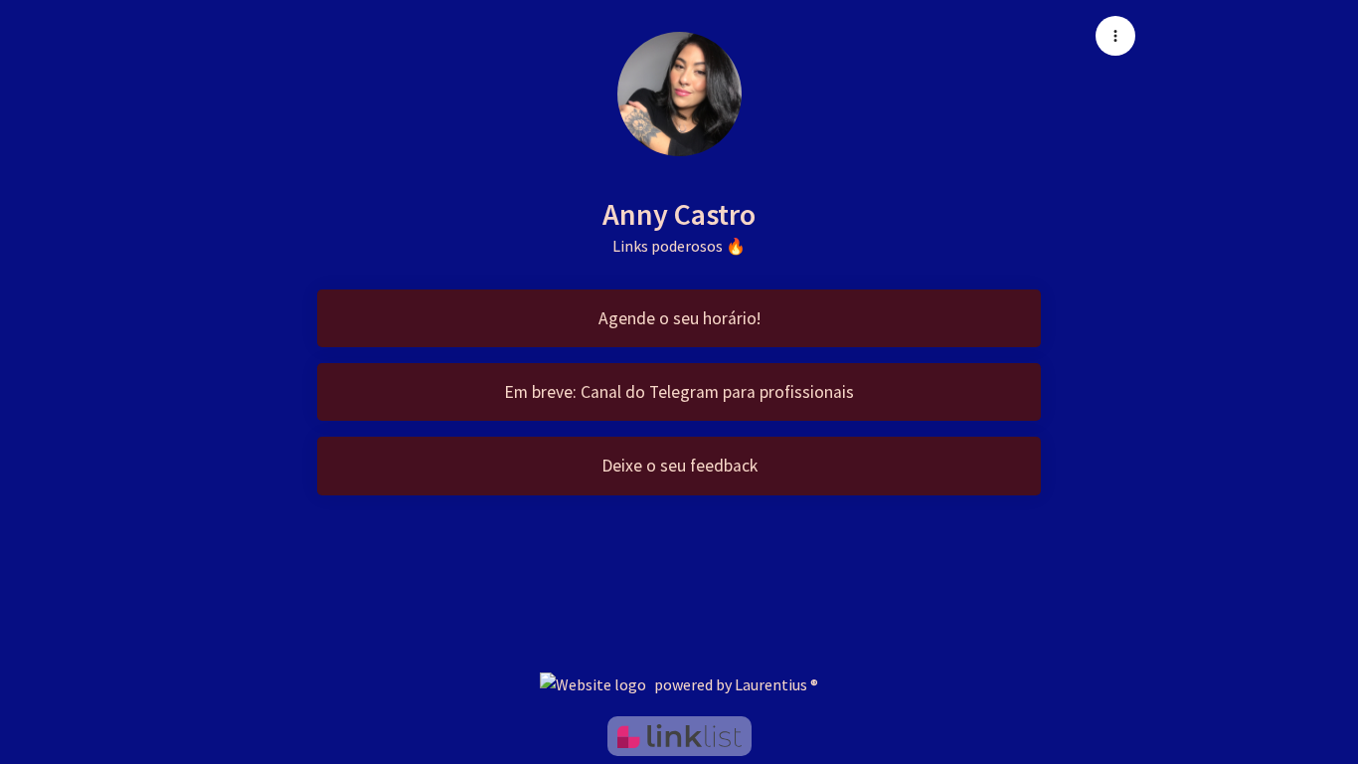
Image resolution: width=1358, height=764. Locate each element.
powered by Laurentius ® (736, 684)
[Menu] (1115, 36)
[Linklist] (679, 736)
